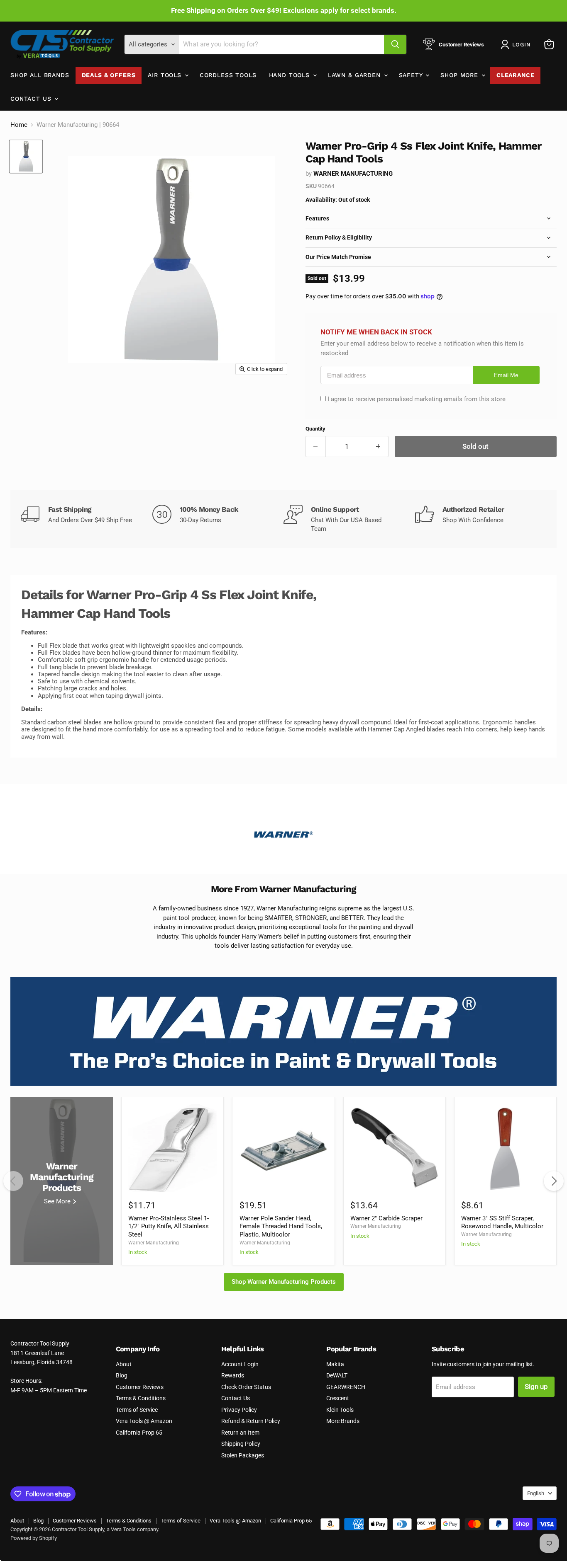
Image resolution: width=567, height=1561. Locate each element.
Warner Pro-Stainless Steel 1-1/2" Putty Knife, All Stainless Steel (168, 1226)
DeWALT (336, 1375)
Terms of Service (137, 1409)
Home (18, 124)
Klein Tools (340, 1409)
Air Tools (165, 75)
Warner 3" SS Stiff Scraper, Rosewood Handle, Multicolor (502, 1222)
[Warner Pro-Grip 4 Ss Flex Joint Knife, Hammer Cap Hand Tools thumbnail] (26, 156)
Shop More (460, 75)
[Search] (395, 44)
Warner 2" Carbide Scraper (386, 1218)
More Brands (342, 1421)
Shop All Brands (39, 75)
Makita (335, 1364)
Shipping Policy (240, 1443)
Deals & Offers (109, 75)
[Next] (554, 1181)
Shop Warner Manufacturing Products (284, 1281)
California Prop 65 (139, 1432)
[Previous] (13, 1181)
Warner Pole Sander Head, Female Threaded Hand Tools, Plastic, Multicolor (281, 1226)
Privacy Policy (239, 1409)
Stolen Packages (242, 1455)
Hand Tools (290, 75)
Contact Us (32, 98)
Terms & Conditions (141, 1398)
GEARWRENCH (345, 1387)
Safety (412, 75)
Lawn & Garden (355, 75)
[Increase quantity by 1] (378, 446)
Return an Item (240, 1432)
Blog (121, 1375)
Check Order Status (246, 1387)
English (535, 1493)
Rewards (232, 1375)
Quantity (315, 429)
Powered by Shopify (33, 1538)
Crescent (337, 1398)
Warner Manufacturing (353, 173)
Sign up (536, 1386)
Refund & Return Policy (250, 1421)
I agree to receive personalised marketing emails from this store (416, 399)
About (124, 1364)
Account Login (240, 1364)
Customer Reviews (140, 1387)
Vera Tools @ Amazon (144, 1421)
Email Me (506, 375)
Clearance (515, 75)
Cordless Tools (228, 75)
